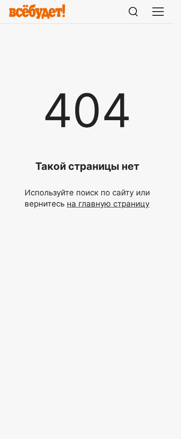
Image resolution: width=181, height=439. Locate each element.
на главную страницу (108, 203)
